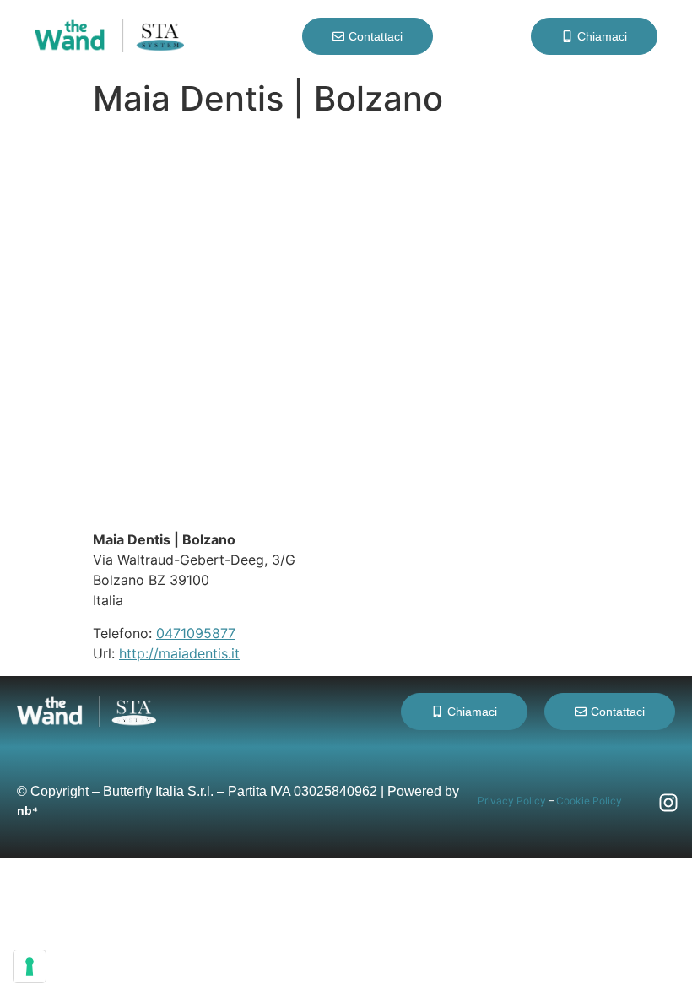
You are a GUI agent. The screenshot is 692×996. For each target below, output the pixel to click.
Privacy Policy (512, 800)
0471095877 (195, 633)
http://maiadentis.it (179, 653)
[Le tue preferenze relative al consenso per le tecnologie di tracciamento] (30, 966)
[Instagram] (668, 803)
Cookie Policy (589, 800)
